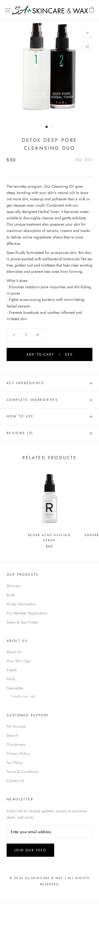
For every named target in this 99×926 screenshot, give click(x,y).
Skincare (14, 586)
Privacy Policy (18, 753)
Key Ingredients (25, 383)
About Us (14, 652)
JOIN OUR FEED (30, 850)
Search (12, 735)
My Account (16, 726)
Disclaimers (16, 744)
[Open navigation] (7, 10)
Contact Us (15, 780)
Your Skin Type (19, 661)
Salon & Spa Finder (22, 622)
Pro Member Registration (27, 613)
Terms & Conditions (23, 771)
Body (11, 595)
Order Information (21, 604)
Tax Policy (15, 762)
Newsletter (15, 688)
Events (12, 670)
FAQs (11, 679)
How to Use (20, 416)
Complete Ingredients (32, 399)
